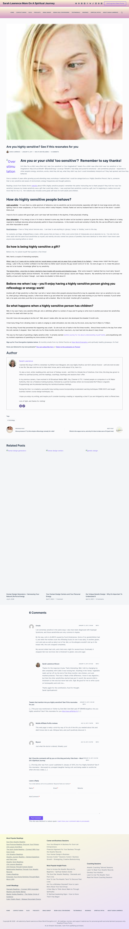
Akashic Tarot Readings (14, 862)
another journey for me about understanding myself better (84, 335)
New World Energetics (80, 342)
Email (55, 788)
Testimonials (76, 12)
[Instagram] (81, 3)
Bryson (38, 742)
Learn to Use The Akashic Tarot (98, 875)
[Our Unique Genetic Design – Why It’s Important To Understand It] (104, 520)
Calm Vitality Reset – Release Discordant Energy (23, 899)
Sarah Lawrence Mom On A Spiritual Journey (29, 3)
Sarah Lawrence (26, 361)
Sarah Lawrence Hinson (50, 664)
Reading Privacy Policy (64, 923)
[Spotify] (98, 3)
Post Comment (36, 818)
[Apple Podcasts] (87, 3)
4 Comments (100, 599)
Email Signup (47, 12)
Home (12, 12)
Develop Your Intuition (95, 872)
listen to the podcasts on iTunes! (68, 347)
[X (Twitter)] (101, 3)
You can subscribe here (45, 347)
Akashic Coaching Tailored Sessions (100, 867)
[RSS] (96, 3)
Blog (30, 12)
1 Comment (59, 599)
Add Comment (34, 796)
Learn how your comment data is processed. (73, 821)
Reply (97, 625)
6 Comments (55, 152)
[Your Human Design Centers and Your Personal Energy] (64, 520)
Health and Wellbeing (42, 152)
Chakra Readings (12, 874)
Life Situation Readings (14, 854)
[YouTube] (84, 3)
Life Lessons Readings (14, 864)
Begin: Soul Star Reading (61, 12)
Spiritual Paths (96, 12)
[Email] (76, 3)
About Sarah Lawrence (110, 12)
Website (80, 788)
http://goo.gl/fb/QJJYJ (70, 711)
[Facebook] (79, 3)
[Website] (23, 406)
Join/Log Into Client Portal (115, 3)
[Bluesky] (90, 3)
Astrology (11, 420)
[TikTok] (93, 3)
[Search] (122, 12)
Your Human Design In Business (58, 854)
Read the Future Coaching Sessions (99, 877)
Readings (85, 12)
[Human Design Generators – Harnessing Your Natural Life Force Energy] (24, 520)
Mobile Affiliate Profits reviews (47, 723)
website (35, 186)
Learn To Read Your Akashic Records (100, 870)
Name (31, 788)
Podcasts (37, 12)
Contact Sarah (21, 12)
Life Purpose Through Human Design (19, 867)
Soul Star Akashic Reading (15, 842)
